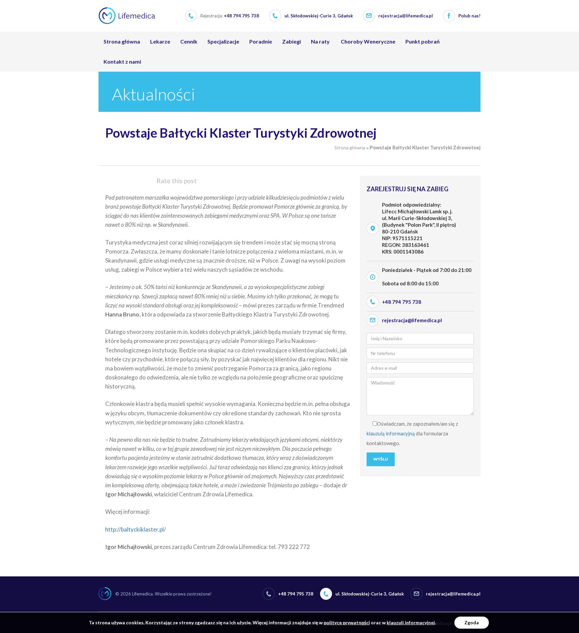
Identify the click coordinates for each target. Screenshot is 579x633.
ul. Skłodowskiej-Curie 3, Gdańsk (318, 15)
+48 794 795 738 (229, 15)
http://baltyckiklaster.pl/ (135, 529)
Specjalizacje (223, 41)
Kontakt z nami (122, 61)
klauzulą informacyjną (391, 433)
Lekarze (160, 41)
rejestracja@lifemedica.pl (405, 15)
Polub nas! (469, 15)
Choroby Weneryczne (367, 41)
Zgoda (471, 622)
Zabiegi (291, 41)
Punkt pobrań (422, 41)
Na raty (320, 41)
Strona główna (122, 41)
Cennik (188, 41)
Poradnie (260, 41)
